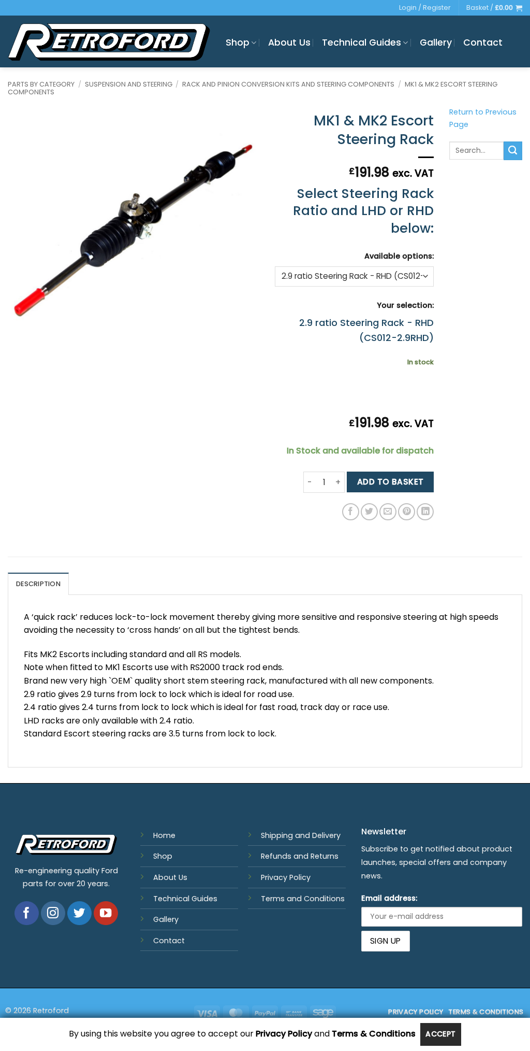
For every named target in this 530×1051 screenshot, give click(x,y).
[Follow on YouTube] (106, 913)
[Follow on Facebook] (26, 913)
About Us (289, 42)
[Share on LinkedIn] (425, 511)
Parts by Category (41, 84)
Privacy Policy (286, 877)
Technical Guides (361, 42)
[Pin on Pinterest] (406, 511)
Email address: (389, 898)
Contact (483, 42)
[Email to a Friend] (387, 511)
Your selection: (405, 305)
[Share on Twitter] (369, 511)
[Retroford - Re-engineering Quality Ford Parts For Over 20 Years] (109, 42)
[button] (494, 8)
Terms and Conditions (303, 898)
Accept (440, 1034)
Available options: (399, 256)
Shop (237, 42)
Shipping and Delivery (301, 835)
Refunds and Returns (299, 856)
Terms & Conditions (374, 1034)
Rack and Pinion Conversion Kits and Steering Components (288, 84)
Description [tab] (38, 583)
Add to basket (390, 481)
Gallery (436, 42)
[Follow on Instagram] (53, 913)
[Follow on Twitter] (79, 913)
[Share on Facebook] (350, 511)
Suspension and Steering (128, 84)
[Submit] (513, 150)
